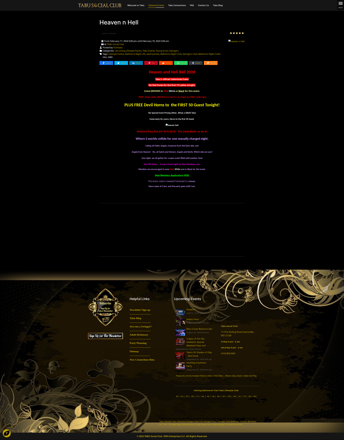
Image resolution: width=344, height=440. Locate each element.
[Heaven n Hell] (236, 41)
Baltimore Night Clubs (209, 53)
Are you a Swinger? (141, 326)
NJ (213, 396)
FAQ (192, 5)
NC (208, 396)
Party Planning (138, 343)
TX (244, 396)
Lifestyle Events (156, 5)
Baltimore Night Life (135, 53)
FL (198, 396)
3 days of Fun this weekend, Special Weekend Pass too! (196, 342)
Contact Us (203, 5)
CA (182, 396)
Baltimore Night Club (171, 53)
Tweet (123, 63)
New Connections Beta (142, 359)
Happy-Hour (192, 319)
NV (218, 396)
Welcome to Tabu (135, 5)
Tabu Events (149, 50)
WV (255, 396)
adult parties (152, 53)
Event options (109, 33)
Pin (152, 63)
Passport (191, 309)
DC (187, 396)
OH (229, 396)
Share (108, 63)
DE (192, 396)
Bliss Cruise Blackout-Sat (199, 329)
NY (223, 396)
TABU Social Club (115, 44)
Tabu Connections (177, 5)
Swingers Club (190, 53)
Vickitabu (118, 47)
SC (240, 396)
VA (249, 396)
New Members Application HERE (172, 175)
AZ (177, 396)
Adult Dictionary (139, 334)
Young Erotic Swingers (167, 50)
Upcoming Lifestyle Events (128, 50)
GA (202, 396)
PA (234, 396)
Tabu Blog (218, 5)
